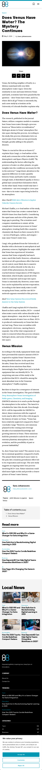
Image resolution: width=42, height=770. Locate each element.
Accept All (21, 754)
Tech (3, 531)
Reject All (21, 765)
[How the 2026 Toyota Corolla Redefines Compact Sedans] (11, 624)
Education (5, 540)
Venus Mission (13, 516)
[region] (21, 752)
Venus (5, 501)
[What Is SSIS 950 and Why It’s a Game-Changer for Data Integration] (11, 597)
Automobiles (6, 549)
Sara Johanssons (24, 36)
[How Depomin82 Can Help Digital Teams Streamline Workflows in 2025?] (31, 624)
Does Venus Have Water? (16, 513)
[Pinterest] (23, 76)
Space (4, 13)
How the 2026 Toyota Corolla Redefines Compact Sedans (11, 637)
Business (5, 558)
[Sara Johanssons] (7, 489)
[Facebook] (14, 76)
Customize (21, 760)
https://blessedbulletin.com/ (22, 489)
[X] (19, 76)
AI (2, 567)
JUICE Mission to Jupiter (18, 498)
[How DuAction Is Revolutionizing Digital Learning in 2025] (31, 597)
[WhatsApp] (28, 76)
